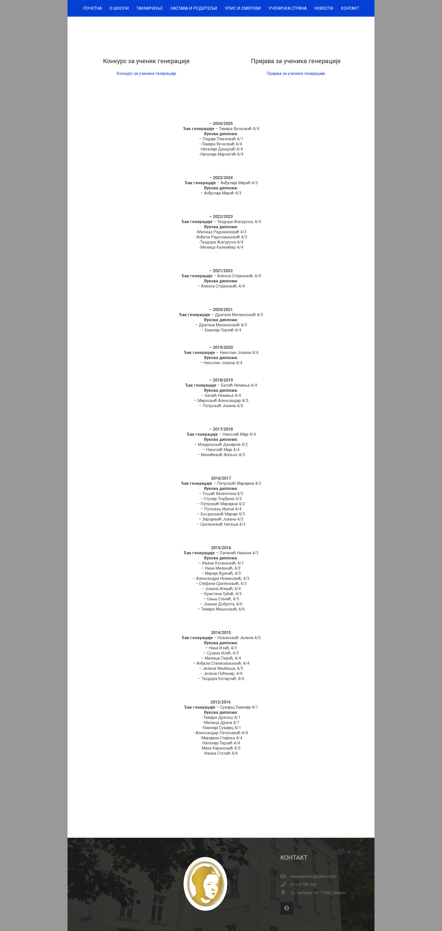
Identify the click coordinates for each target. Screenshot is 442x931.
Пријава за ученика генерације (296, 73)
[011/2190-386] (285, 885)
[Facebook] (286, 908)
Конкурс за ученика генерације (146, 73)
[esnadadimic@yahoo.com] (285, 876)
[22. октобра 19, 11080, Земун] (285, 893)
